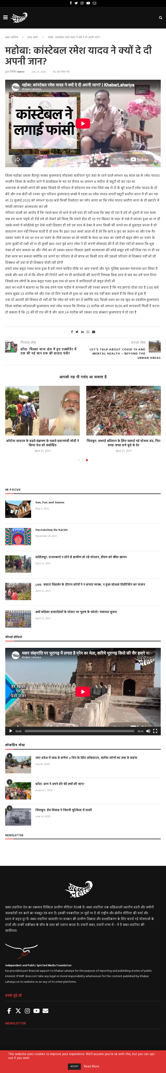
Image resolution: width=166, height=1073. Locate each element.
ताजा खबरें (32, 37)
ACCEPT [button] (74, 1066)
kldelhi (20, 72)
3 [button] (87, 460)
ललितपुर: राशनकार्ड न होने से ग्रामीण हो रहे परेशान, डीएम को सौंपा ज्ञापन (84, 443)
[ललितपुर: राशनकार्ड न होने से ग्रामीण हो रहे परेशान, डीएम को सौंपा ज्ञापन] (84, 411)
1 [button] (79, 460)
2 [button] (83, 460)
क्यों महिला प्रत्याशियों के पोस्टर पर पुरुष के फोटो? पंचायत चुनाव (76, 612)
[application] (83, 691)
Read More (91, 1067)
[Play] (11, 731)
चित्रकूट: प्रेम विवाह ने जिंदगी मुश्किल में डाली (63, 810)
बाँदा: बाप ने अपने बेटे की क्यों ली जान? (60, 784)
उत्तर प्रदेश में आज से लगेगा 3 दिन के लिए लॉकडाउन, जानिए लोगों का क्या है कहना (86, 758)
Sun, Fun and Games (49, 503)
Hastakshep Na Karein (51, 530)
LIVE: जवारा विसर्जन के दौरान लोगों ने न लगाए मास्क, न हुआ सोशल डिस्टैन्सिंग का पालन (90, 585)
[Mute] (148, 731)
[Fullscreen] (155, 731)
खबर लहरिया (11, 37)
